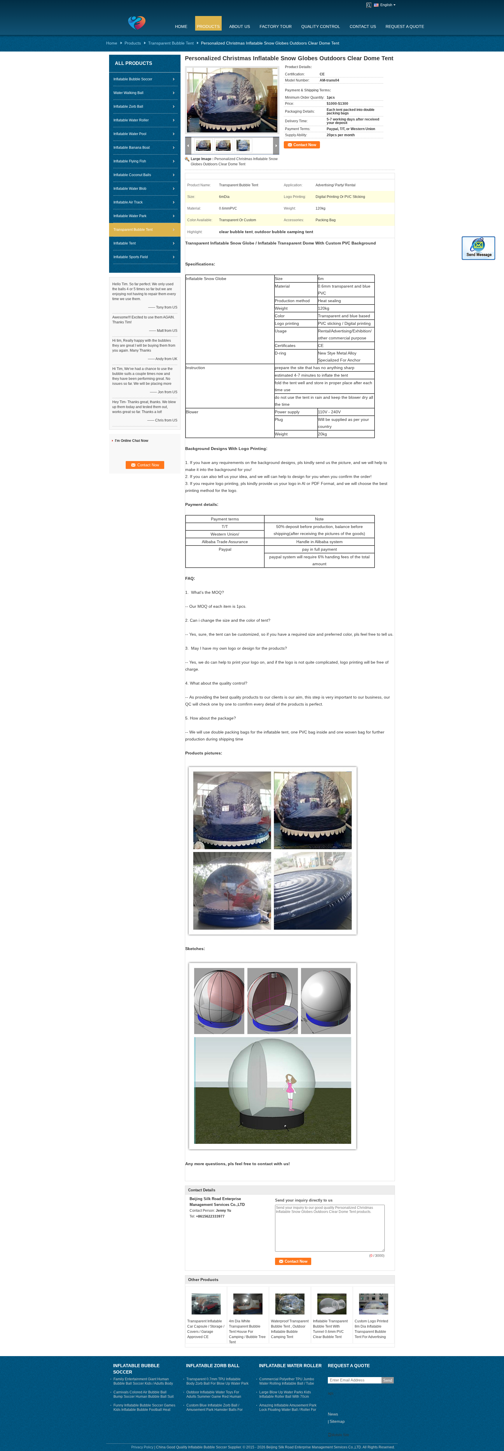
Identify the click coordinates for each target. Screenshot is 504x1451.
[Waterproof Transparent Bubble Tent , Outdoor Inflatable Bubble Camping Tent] (290, 1304)
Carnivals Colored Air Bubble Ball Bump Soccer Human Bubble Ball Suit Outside (143, 1396)
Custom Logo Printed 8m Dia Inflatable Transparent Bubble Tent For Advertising (371, 1329)
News (333, 1414)
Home (181, 26)
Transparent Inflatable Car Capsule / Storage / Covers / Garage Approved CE (205, 1329)
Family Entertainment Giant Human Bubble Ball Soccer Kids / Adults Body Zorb (143, 1383)
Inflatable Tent (124, 243)
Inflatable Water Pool (129, 134)
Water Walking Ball (128, 93)
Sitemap (337, 1421)
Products (208, 26)
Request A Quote (405, 26)
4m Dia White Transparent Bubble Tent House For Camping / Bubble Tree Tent (247, 1331)
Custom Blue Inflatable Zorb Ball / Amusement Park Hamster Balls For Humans (214, 1409)
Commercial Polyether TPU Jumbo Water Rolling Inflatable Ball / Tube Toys (286, 1383)
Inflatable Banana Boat (131, 148)
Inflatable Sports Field (130, 257)
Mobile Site (340, 1435)
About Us (239, 26)
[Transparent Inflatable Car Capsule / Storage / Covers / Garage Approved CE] (206, 1304)
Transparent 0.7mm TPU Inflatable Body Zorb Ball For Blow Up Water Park (217, 1381)
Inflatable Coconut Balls (132, 175)
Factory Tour (276, 26)
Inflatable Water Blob (129, 189)
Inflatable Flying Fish (129, 161)
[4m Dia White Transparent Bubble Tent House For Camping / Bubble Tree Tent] (248, 1304)
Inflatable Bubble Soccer (132, 79)
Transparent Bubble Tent (171, 43)
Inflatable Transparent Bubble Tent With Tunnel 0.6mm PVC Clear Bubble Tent (330, 1329)
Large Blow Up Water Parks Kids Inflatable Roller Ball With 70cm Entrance (285, 1396)
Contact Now (304, 145)
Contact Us (363, 26)
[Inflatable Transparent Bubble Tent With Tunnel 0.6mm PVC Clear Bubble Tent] (332, 1304)
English (386, 5)
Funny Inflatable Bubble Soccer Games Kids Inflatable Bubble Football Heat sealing (144, 1409)
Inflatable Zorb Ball (128, 106)
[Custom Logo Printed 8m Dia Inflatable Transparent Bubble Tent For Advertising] (373, 1304)
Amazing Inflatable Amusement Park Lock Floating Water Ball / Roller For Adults (287, 1409)
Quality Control (320, 26)
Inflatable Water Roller (131, 120)
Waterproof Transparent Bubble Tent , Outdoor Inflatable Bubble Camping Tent (290, 1329)
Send (387, 1380)
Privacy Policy (142, 1447)
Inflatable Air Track (128, 202)
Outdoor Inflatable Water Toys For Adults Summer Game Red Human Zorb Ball (213, 1396)
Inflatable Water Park (129, 216)
